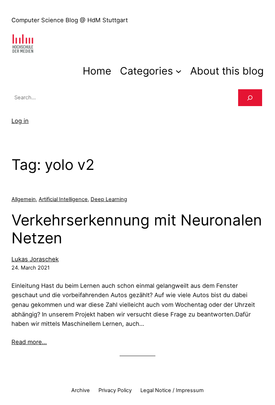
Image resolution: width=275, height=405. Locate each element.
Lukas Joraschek (35, 259)
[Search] (250, 97)
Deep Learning (109, 199)
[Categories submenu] (178, 71)
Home (97, 71)
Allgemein (23, 199)
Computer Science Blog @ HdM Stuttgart (69, 20)
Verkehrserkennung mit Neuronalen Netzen (136, 229)
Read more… (29, 342)
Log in (20, 120)
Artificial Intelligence (63, 199)
